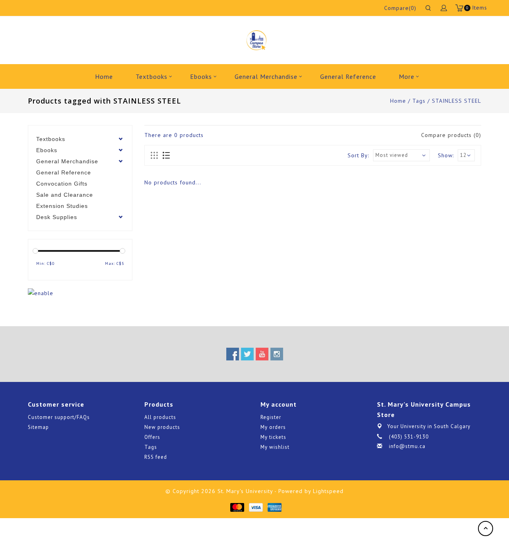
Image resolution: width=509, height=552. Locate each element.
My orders (273, 427)
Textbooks (151, 76)
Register (270, 417)
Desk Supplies (56, 217)
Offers (152, 437)
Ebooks (201, 76)
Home (104, 76)
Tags (418, 100)
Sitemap (38, 427)
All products (160, 417)
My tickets (273, 437)
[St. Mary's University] (256, 40)
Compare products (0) (451, 135)
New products (162, 427)
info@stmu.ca (407, 446)
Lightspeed (328, 491)
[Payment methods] (236, 507)
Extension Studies (62, 206)
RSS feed (155, 457)
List (166, 156)
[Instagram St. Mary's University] (276, 354)
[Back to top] (485, 528)
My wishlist (274, 447)
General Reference (348, 76)
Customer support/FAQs (59, 417)
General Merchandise (266, 76)
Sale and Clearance (64, 195)
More (406, 76)
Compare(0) (400, 8)
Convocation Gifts (61, 183)
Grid (154, 156)
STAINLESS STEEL (456, 100)
